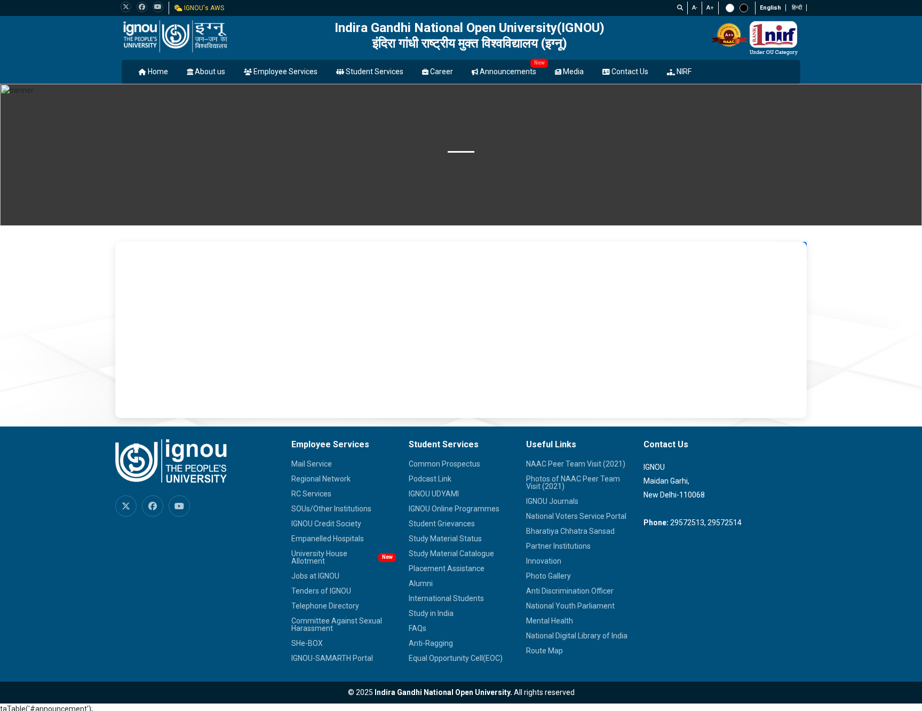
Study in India (431, 613)
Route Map (544, 650)
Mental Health (549, 621)
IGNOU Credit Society (326, 523)
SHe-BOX (307, 643)
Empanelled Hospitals (327, 538)
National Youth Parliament (570, 606)
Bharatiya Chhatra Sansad (570, 531)
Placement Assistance (446, 568)
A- (694, 7)
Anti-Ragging (431, 643)
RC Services (311, 493)
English (770, 7)
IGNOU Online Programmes (454, 508)
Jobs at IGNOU (315, 576)
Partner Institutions (558, 546)
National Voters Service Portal (576, 516)
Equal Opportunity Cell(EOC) (456, 658)
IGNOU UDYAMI (434, 493)
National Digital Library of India (576, 635)
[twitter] (126, 7)
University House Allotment (319, 557)
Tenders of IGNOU (321, 591)
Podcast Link (430, 479)
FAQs (417, 628)
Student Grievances (442, 523)
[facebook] (142, 7)
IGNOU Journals (552, 501)
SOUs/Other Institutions (331, 508)
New (539, 63)
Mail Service (311, 464)
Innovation (543, 561)
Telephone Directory (325, 606)
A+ (710, 7)
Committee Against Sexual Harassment (336, 624)
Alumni (421, 583)
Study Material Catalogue (451, 553)
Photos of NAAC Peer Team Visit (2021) (573, 482)
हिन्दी (797, 7)
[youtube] (158, 7)
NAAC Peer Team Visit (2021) (575, 464)
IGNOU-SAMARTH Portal (332, 658)
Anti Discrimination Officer (570, 591)
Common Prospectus (444, 464)
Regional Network (321, 479)
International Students (446, 598)
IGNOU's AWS (203, 8)
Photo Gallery (548, 576)
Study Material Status (445, 538)
